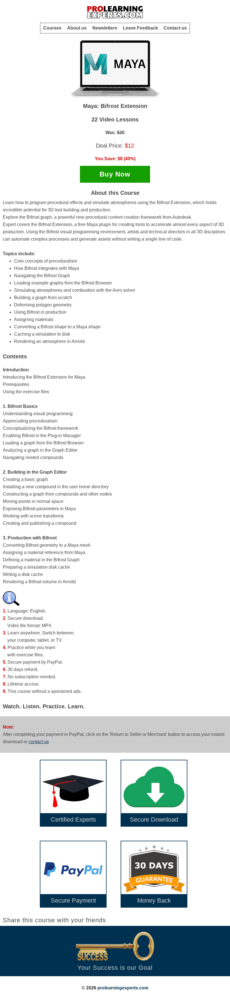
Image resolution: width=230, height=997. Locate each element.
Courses (52, 28)
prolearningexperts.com (122, 987)
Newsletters (104, 28)
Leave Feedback (140, 28)
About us (77, 28)
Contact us (175, 28)
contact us (39, 741)
